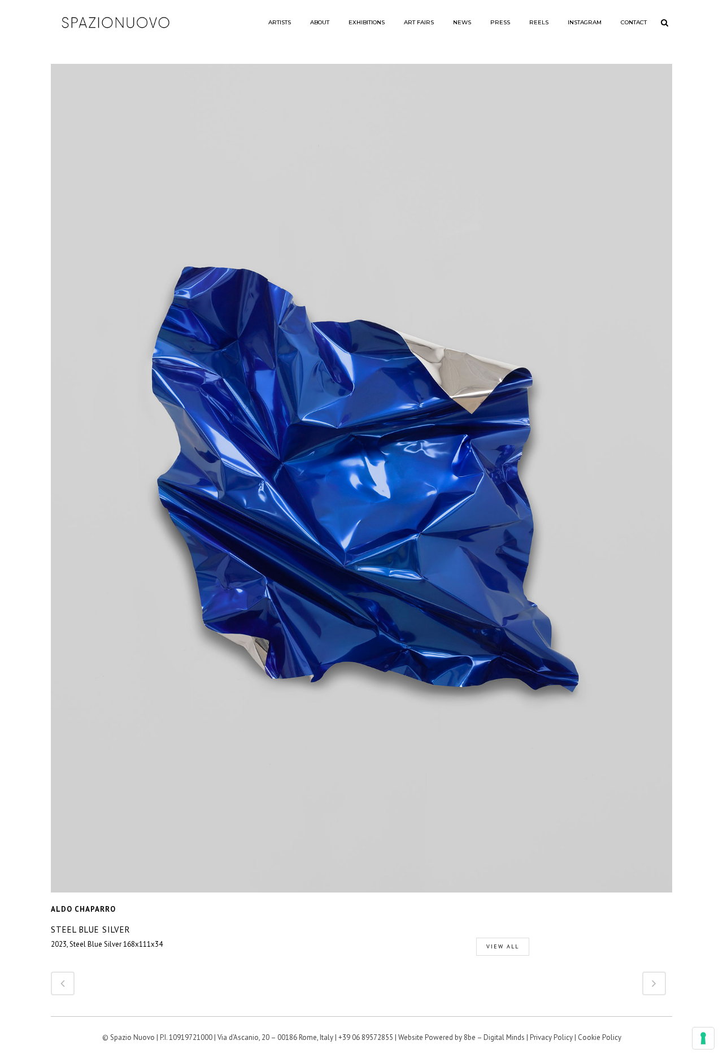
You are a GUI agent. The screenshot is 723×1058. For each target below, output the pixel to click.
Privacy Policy (551, 1037)
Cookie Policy (599, 1037)
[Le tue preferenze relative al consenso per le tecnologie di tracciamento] (703, 1038)
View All (502, 946)
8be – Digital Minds (494, 1037)
